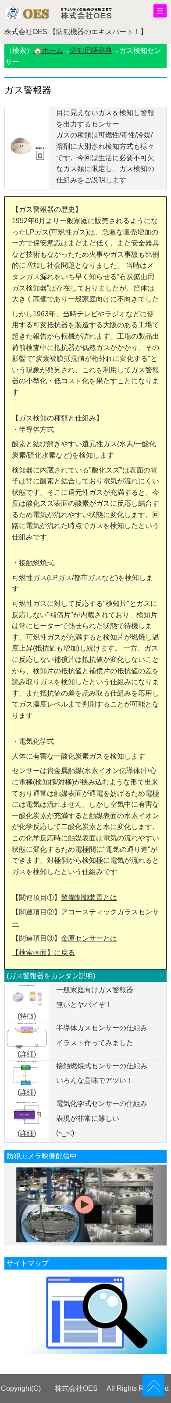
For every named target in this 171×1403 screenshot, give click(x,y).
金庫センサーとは (89, 938)
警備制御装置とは (89, 897)
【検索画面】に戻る (43, 952)
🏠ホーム (48, 50)
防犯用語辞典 (91, 50)
